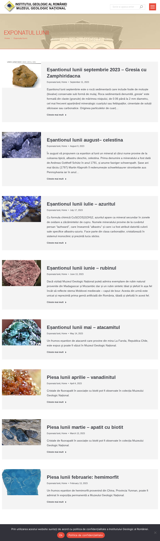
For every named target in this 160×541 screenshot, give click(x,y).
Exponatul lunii (53, 82)
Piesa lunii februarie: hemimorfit (83, 477)
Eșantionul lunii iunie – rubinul (81, 268)
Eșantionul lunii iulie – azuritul (81, 204)
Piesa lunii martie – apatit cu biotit (85, 427)
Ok (61, 535)
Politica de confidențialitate (85, 535)
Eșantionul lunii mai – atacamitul (83, 327)
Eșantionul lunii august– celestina (85, 140)
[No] (155, 533)
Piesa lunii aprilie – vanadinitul (81, 377)
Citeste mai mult (55, 115)
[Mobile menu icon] (152, 6)
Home (64, 82)
